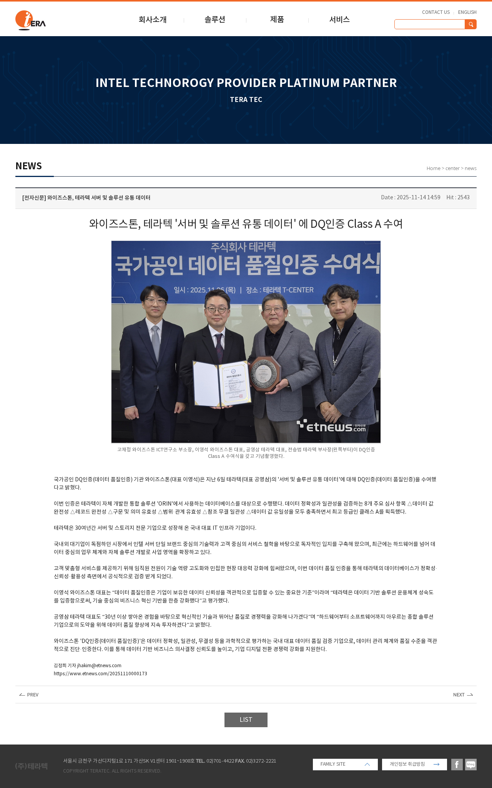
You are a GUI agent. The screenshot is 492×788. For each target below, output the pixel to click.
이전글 (28, 694)
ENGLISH (467, 12)
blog (471, 764)
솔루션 (214, 20)
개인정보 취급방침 (407, 764)
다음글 (463, 694)
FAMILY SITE (333, 764)
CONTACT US (436, 12)
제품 (277, 20)
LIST (246, 719)
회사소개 (152, 20)
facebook (457, 764)
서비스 (339, 20)
